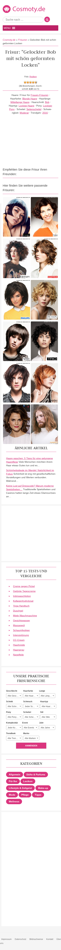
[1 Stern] (25, 82)
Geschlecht (11, 691)
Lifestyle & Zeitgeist (20, 788)
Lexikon (28, 781)
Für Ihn (13, 781)
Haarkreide (19, 645)
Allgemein (14, 774)
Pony (8, 712)
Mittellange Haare (20, 102)
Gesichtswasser (21, 620)
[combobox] (14, 695)
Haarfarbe (28, 691)
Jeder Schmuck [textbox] (32, 706)
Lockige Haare (26, 105)
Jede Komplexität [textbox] (15, 727)
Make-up (43, 788)
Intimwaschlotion (22, 596)
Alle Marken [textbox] (30, 738)
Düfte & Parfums (35, 774)
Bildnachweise (36, 939)
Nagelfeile (18, 654)
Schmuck (27, 701)
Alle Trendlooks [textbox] (15, 738)
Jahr (41, 723)
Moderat (24, 112)
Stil (41, 712)
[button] (7, 28)
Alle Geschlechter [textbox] (15, 696)
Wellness (14, 801)
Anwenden (31, 746)
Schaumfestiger (21, 630)
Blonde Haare (29, 98)
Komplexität (12, 723)
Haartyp (44, 701)
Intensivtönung (21, 635)
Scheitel (27, 712)
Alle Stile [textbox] (46, 717)
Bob (47, 102)
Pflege (25, 794)
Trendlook (11, 733)
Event (25, 723)
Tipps (38, 794)
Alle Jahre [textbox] (45, 727)
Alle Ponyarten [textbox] (14, 717)
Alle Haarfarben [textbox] (32, 696)
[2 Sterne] (27, 82)
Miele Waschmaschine (25, 615)
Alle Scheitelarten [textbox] (32, 717)
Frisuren (22, 39)
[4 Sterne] (33, 82)
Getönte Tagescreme (24, 591)
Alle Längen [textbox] (46, 696)
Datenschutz (20, 939)
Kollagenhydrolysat (23, 601)
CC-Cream (19, 640)
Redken (33, 77)
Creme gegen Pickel (24, 586)
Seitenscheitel (33, 109)
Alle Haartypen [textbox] (48, 706)
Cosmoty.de (9, 39)
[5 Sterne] (36, 82)
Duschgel (18, 610)
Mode (12, 794)
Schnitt (9, 701)
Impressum (6, 939)
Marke (26, 733)
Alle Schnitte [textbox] (13, 706)
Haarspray (18, 649)
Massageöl (19, 625)
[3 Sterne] (30, 82)
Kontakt (49, 939)
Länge (42, 691)
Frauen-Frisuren (39, 95)
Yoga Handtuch (21, 605)
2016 (45, 112)
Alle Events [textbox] (29, 727)
